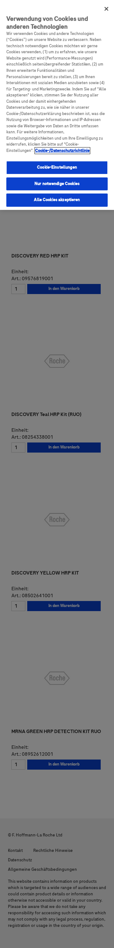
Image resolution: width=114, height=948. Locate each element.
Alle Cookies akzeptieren (57, 200)
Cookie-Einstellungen (57, 167)
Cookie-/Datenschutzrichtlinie (62, 150)
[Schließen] (106, 9)
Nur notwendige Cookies (57, 184)
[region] (57, 105)
